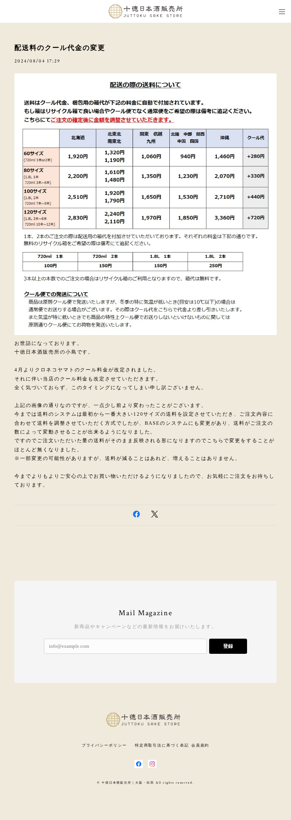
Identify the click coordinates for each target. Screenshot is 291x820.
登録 (228, 646)
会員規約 (200, 745)
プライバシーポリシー (104, 745)
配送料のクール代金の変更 (59, 47)
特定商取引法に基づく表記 (162, 745)
